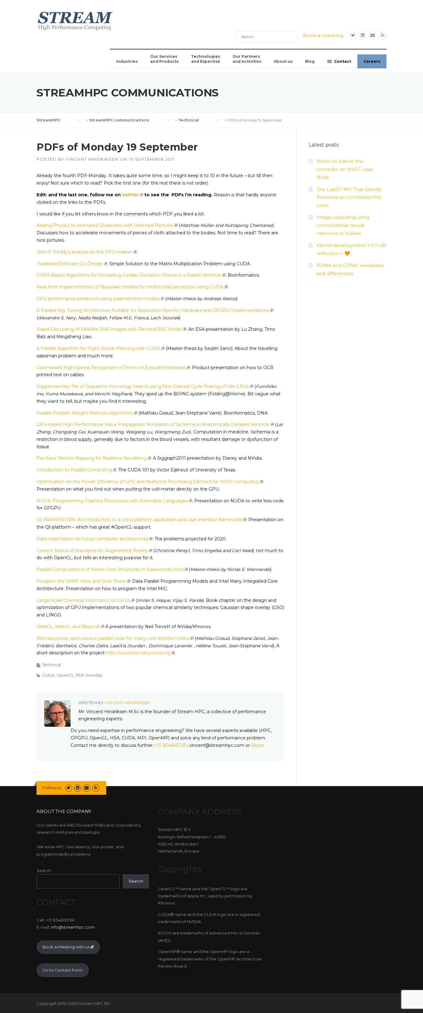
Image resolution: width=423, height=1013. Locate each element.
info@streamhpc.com (73, 927)
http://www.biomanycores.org (138, 653)
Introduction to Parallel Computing (74, 470)
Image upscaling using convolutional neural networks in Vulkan (342, 225)
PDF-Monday (89, 675)
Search (44, 870)
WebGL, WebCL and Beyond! (68, 626)
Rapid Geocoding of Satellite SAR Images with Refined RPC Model (109, 329)
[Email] (372, 35)
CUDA (48, 675)
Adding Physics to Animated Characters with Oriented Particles (105, 225)
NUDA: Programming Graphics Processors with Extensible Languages (112, 501)
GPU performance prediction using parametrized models (98, 298)
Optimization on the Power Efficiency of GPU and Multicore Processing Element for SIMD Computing (148, 481)
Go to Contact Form (62, 970)
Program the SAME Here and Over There (81, 581)
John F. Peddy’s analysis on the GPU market (84, 252)
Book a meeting (323, 35)
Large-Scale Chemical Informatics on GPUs (83, 600)
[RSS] (382, 35)
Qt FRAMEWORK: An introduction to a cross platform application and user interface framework (139, 519)
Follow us (51, 787)
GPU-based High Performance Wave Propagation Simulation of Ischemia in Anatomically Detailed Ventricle (153, 424)
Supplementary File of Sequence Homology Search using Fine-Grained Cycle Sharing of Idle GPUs (143, 386)
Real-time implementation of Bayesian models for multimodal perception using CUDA (130, 287)
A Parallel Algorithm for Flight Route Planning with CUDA (98, 348)
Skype (257, 745)
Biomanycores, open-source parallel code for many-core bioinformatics (113, 638)
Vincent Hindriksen (92, 159)
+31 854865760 (171, 745)
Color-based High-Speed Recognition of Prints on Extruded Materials (111, 367)
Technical (51, 664)
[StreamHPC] (75, 20)
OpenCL (65, 675)
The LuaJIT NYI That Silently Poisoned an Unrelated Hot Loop (349, 197)
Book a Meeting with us (65, 946)
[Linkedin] (363, 35)
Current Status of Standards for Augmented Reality (92, 550)
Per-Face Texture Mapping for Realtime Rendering (91, 458)
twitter (130, 195)
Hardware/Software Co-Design (70, 263)
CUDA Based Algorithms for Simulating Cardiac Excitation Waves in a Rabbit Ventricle (129, 275)
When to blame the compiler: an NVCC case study (344, 169)
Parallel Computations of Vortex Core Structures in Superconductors (110, 569)
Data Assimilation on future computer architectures (92, 539)
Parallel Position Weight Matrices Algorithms (85, 413)
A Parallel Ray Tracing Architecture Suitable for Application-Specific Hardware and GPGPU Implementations (153, 310)
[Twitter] (353, 35)
